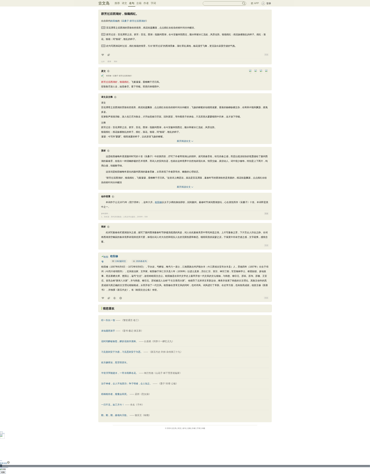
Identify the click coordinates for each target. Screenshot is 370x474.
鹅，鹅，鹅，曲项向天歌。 (115, 415)
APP (256, 3)
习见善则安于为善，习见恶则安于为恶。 (122, 352)
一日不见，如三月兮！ (112, 404)
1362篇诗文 (120, 261)
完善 (266, 55)
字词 (153, 3)
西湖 (109, 61)
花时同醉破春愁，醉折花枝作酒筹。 (119, 341)
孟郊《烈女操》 (143, 394)
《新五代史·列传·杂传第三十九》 (166, 352)
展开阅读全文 (184, 141)
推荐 (117, 3)
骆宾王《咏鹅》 (143, 415)
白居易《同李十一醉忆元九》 (159, 341)
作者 (146, 3)
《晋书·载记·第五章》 (132, 331)
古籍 (138, 3)
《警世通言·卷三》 (130, 320)
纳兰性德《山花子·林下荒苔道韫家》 (163, 373)
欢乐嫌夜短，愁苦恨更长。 (115, 362)
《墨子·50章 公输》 (168, 383)
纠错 (203, 428)
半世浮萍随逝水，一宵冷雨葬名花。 (119, 373)
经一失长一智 (108, 320)
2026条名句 (141, 261)
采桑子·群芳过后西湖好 (134, 21)
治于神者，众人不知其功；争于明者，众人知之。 (126, 383)
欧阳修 (113, 21)
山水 (103, 61)
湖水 (115, 61)
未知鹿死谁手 (108, 331)
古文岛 (104, 3)
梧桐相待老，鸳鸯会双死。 (115, 394)
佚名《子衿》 (137, 404)
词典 (3, 472)
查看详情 (3, 463)
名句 (131, 3)
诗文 (124, 3)
